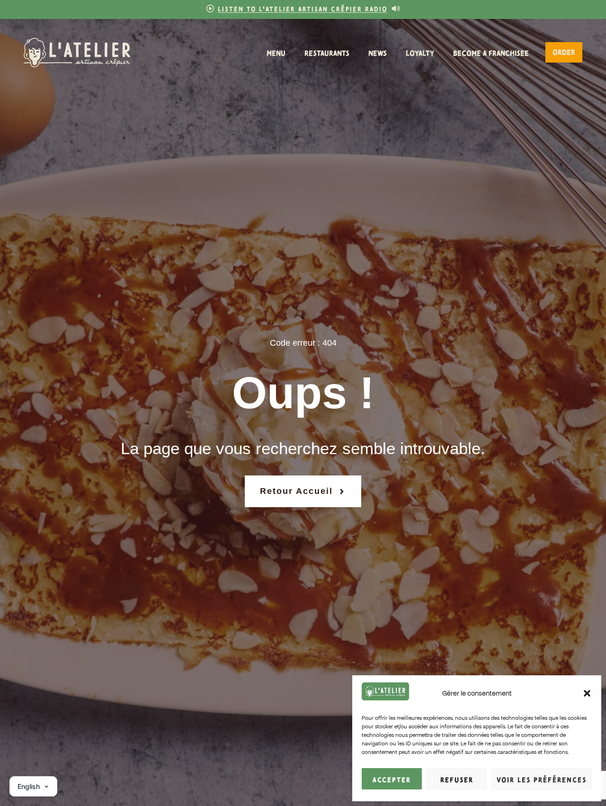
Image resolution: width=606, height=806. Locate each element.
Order (564, 51)
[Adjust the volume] (396, 8)
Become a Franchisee (491, 52)
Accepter (392, 779)
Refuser (456, 779)
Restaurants (326, 52)
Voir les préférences (542, 779)
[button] (587, 693)
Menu (276, 52)
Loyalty (420, 52)
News (377, 52)
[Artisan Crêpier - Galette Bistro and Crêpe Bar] (77, 52)
